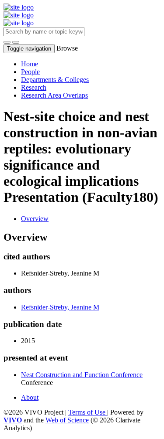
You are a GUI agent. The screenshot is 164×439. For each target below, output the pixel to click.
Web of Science (67, 420)
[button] (6, 42)
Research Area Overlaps (54, 95)
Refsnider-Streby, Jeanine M (60, 307)
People (30, 71)
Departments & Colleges (55, 79)
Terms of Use (87, 412)
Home (29, 64)
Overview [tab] (35, 218)
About (29, 397)
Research (33, 87)
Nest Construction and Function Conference (82, 374)
